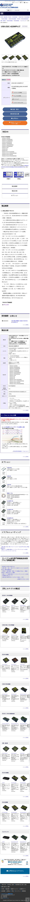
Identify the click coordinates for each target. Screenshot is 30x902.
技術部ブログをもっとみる (23, 579)
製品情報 (5, 17)
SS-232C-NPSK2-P (4, 664)
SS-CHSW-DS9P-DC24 (23, 812)
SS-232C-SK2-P (22, 753)
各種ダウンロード (14, 888)
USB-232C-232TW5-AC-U (23, 694)
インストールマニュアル (18, 102)
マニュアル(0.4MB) (17, 95)
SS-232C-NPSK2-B (13, 664)
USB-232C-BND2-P (5, 694)
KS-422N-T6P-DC (4, 605)
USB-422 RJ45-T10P (5, 635)
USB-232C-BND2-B (13, 694)
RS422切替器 (16, 20)
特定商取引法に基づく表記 (21, 884)
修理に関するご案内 (5, 886)
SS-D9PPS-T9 (10, 518)
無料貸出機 (15, 114)
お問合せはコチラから (16, 871)
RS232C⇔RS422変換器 (12, 17)
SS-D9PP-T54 (10, 501)
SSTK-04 (9, 484)
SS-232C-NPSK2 (22, 664)
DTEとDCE (6, 304)
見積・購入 (15, 109)
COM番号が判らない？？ (7, 575)
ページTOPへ (26, 324)
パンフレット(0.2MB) (18, 92)
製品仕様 (14, 191)
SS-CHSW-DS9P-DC (14, 812)
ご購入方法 (3, 884)
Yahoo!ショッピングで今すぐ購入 (15, 123)
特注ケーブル (10, 493)
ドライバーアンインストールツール (8, 550)
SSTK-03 (9, 476)
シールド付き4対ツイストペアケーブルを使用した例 (13, 427)
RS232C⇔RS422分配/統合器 (22, 18)
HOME (1, 17)
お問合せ (26, 2)
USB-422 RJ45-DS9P (14, 635)
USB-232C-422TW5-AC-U (5, 723)
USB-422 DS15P (22, 635)
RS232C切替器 (10, 20)
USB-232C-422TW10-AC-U (15, 723)
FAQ (22, 2)
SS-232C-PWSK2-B (13, 753)
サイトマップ (16, 2)
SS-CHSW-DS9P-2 (4, 812)
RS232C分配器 (4, 18)
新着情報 (24, 891)
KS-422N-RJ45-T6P (22, 605)
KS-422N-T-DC (13, 605)
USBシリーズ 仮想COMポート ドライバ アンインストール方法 (14, 549)
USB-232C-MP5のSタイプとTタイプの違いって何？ (13, 577)
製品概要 (14, 186)
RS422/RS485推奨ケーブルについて (21, 451)
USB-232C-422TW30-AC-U (23, 723)
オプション (14, 195)
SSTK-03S (9, 467)
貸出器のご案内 (11, 884)
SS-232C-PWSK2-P (5, 753)
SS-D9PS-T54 (10, 509)
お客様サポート (23, 888)
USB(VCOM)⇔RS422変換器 (24, 17)
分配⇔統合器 (3, 20)
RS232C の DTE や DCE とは (8, 566)
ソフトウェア (16, 99)
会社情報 (3, 891)
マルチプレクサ (23, 20)
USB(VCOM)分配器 (12, 18)
